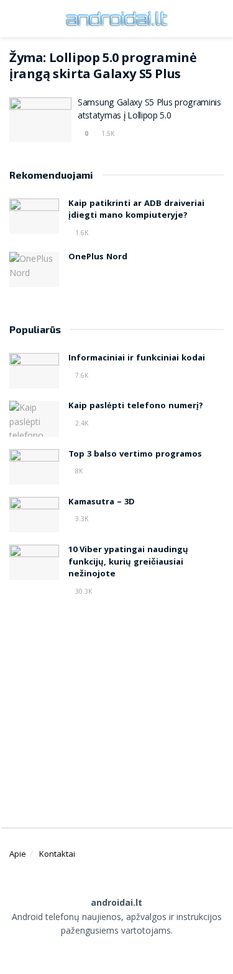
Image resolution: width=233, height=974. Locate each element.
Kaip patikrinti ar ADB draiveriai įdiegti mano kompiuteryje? (136, 210)
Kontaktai (57, 853)
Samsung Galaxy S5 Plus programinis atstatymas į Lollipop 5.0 (149, 110)
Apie (17, 853)
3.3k (80, 518)
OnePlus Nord (97, 257)
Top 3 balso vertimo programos (135, 455)
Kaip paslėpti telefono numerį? (135, 406)
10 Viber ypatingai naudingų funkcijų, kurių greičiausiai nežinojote (128, 562)
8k (78, 471)
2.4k (80, 423)
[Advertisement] (117, 706)
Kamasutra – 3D (101, 502)
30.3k (82, 591)
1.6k (80, 232)
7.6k (80, 375)
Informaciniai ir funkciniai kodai (136, 358)
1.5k (106, 133)
